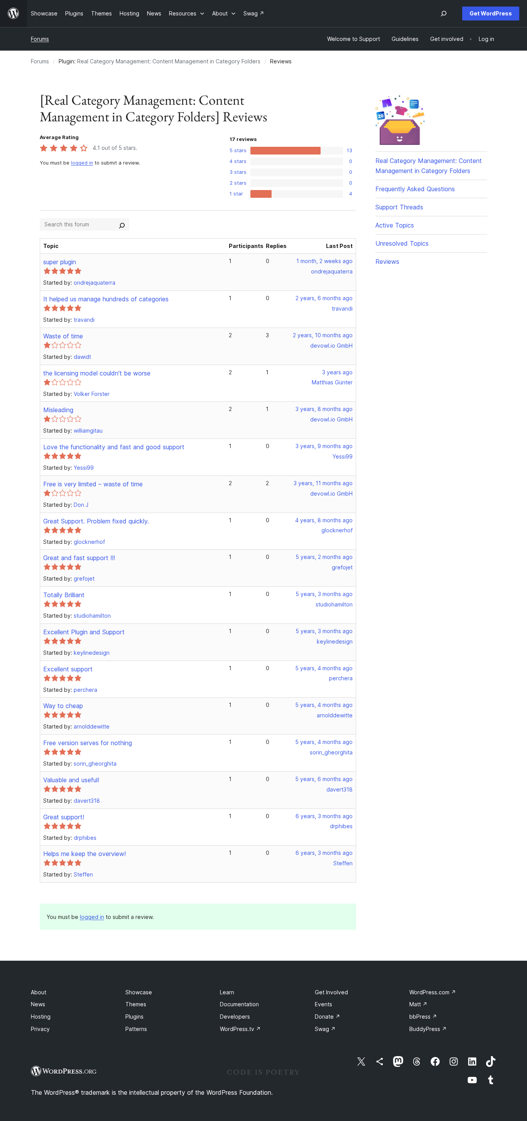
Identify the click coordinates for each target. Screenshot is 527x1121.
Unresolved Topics (402, 243)
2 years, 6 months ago (324, 298)
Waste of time (63, 336)
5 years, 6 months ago (324, 779)
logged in (82, 163)
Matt (418, 1004)
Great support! (63, 817)
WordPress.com (432, 992)
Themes (135, 1004)
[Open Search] (443, 13)
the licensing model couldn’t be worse (96, 373)
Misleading (58, 410)
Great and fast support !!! (79, 558)
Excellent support (68, 669)
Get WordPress (491, 13)
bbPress (423, 1016)
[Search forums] (122, 224)
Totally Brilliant (63, 595)
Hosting (41, 1016)
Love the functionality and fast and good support (113, 447)
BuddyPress (428, 1029)
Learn (227, 992)
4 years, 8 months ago (324, 520)
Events (323, 1004)
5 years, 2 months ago (324, 557)
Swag (325, 1029)
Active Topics (394, 225)
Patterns (136, 1029)
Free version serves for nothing (87, 743)
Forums (40, 39)
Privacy (40, 1029)
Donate (327, 1016)
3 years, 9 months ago (324, 446)
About (38, 992)
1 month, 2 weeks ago (324, 261)
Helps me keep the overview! (84, 854)
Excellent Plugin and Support (84, 632)
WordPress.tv (240, 1029)
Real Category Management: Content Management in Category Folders (168, 61)
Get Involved (331, 992)
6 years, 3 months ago (324, 816)
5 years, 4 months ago (324, 668)
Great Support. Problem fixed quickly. (96, 521)
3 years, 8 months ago (324, 409)
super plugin (59, 262)
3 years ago (337, 372)
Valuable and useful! (71, 780)
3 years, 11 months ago (323, 483)
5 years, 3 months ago (324, 594)
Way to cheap (63, 706)
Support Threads (399, 207)
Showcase (138, 992)
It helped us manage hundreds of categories (106, 299)
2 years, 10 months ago (323, 335)
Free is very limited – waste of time (93, 484)
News (38, 1004)
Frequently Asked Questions (415, 189)
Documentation (239, 1004)
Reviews (387, 261)
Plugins (134, 1016)
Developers (235, 1016)
